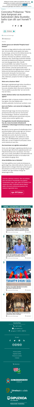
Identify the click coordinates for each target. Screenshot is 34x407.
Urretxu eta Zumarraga (8, 35)
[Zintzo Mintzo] (17, 370)
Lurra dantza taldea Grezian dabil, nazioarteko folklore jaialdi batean (17, 229)
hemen (29, 6)
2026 (27, 232)
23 (9, 39)
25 (30, 232)
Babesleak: (17, 364)
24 (30, 258)
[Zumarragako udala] (17, 380)
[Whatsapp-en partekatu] (18, 26)
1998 (5, 39)
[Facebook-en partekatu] (13, 26)
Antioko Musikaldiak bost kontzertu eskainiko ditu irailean (18, 313)
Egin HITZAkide (17, 192)
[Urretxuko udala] (17, 390)
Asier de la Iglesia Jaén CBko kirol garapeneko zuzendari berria (17, 255)
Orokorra (3, 9)
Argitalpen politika (17, 353)
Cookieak (17, 358)
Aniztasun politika (17, 351)
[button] (32, 2)
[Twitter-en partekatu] (15, 26)
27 (30, 316)
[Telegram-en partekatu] (21, 26)
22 (30, 290)
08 (29, 232)
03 (7, 39)
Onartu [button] (25, 5)
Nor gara (17, 337)
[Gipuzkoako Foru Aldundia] (17, 400)
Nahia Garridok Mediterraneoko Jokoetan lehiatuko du (16, 287)
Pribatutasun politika (17, 355)
